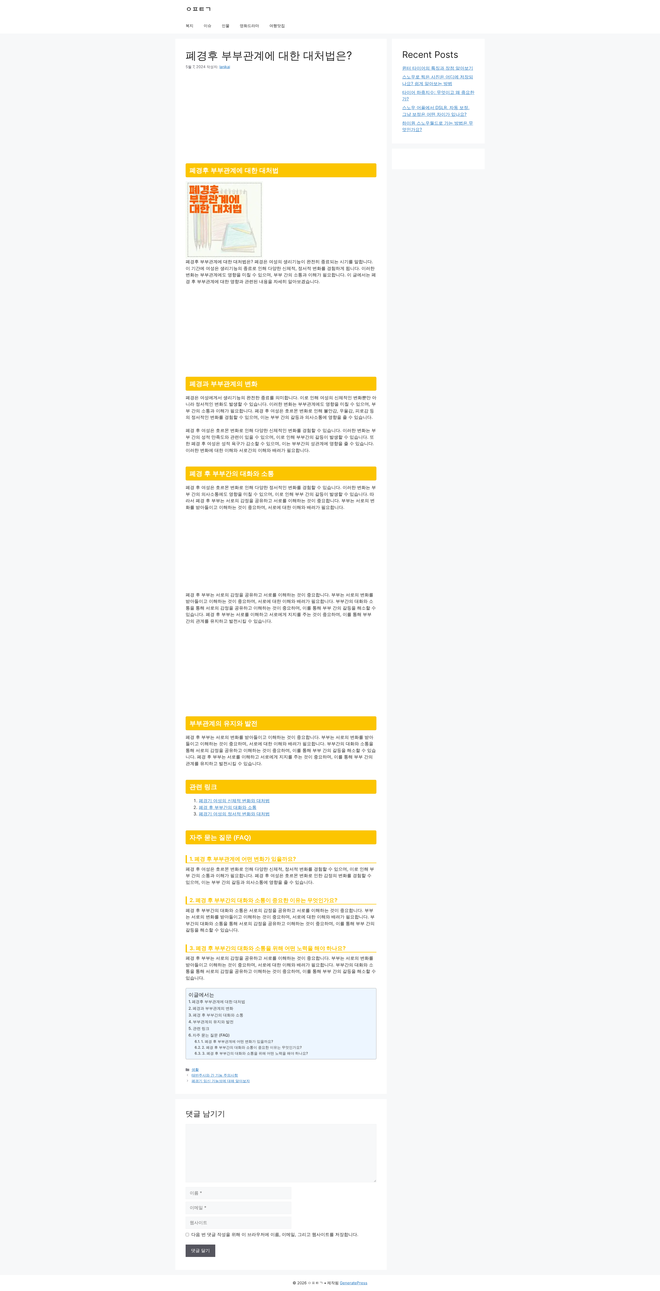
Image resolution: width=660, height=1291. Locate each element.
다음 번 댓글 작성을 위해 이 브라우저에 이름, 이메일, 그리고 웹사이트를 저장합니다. (274, 1234)
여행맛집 (277, 25)
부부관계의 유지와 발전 (213, 1021)
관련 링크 (201, 1028)
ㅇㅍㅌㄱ (198, 9)
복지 (189, 25)
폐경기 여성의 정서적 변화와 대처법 (234, 813)
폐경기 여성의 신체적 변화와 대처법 (234, 800)
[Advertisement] (281, 114)
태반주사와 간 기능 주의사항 (215, 1075)
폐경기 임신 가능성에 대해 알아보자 (221, 1081)
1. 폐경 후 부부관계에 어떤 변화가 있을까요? (237, 1041)
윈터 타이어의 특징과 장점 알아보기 (437, 68)
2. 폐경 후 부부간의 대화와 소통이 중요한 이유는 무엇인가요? (252, 1047)
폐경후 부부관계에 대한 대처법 (218, 1001)
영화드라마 (249, 25)
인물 (225, 25)
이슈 (207, 25)
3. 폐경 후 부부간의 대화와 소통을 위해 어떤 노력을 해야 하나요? (255, 1053)
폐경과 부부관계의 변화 (213, 1008)
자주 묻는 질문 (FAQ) (211, 1035)
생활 (195, 1069)
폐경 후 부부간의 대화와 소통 (228, 807)
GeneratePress (353, 1282)
